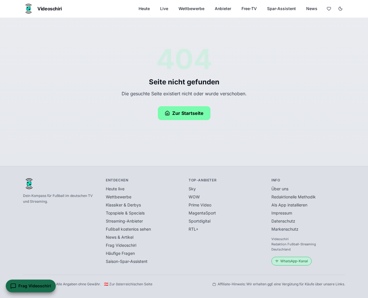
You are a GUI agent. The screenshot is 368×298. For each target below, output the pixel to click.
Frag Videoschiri (121, 245)
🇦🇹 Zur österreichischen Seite (128, 284)
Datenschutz (283, 221)
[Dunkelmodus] (340, 8)
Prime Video (200, 204)
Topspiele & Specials (125, 212)
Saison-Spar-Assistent (126, 261)
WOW (194, 196)
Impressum (281, 212)
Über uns (279, 188)
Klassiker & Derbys (123, 204)
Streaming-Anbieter (124, 221)
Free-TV (249, 8)
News (311, 8)
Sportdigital (199, 221)
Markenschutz (284, 229)
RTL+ (193, 229)
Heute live (115, 188)
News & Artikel (119, 237)
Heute (144, 8)
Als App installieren (289, 204)
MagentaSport (202, 212)
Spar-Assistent (281, 8)
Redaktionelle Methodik (293, 196)
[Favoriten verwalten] (329, 8)
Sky (192, 188)
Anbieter (223, 8)
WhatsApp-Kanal (294, 261)
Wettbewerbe (191, 8)
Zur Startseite (188, 113)
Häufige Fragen (120, 253)
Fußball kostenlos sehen (128, 229)
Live (164, 8)
